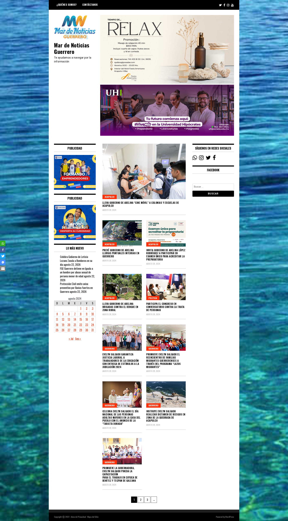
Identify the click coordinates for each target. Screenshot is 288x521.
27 (69, 330)
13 (69, 319)
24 (92, 325)
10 (92, 314)
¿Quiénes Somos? (67, 4)
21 (75, 325)
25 (57, 330)
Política (152, 298)
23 (86, 325)
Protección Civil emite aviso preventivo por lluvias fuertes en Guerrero (76, 287)
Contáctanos (90, 4)
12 (63, 319)
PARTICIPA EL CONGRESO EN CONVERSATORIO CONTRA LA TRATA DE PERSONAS (165, 307)
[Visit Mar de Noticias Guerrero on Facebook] (214, 158)
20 (69, 325)
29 (80, 330)
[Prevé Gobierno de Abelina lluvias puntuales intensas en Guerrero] (122, 233)
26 (63, 330)
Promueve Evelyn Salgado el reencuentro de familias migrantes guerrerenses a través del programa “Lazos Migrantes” (163, 361)
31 (92, 330)
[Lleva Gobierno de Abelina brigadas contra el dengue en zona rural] (122, 287)
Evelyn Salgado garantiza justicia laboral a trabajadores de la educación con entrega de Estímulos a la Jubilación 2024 (120, 361)
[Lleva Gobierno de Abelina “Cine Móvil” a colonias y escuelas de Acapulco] (144, 171)
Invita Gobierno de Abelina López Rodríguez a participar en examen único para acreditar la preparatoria (165, 254)
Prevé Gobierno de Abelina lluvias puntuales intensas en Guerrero (120, 253)
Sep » (78, 339)
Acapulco (109, 196)
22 (80, 325)
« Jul (71, 339)
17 (93, 319)
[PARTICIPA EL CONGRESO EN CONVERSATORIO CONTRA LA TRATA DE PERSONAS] (166, 287)
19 (63, 325)
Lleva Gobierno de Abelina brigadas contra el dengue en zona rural (120, 307)
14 (75, 319)
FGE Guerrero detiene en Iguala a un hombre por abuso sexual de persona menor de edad (76, 272)
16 (87, 319)
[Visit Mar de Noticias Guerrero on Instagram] (201, 158)
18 (57, 325)
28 (75, 330)
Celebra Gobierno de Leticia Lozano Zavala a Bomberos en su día (76, 260)
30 (86, 330)
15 (81, 319)
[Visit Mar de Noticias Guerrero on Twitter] (208, 158)
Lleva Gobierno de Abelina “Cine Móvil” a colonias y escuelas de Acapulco (140, 204)
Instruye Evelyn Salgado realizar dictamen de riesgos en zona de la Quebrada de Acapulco (165, 415)
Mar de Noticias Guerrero (71, 48)
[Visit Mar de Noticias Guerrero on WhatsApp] (194, 158)
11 (57, 319)
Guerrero (110, 348)
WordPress (229, 516)
